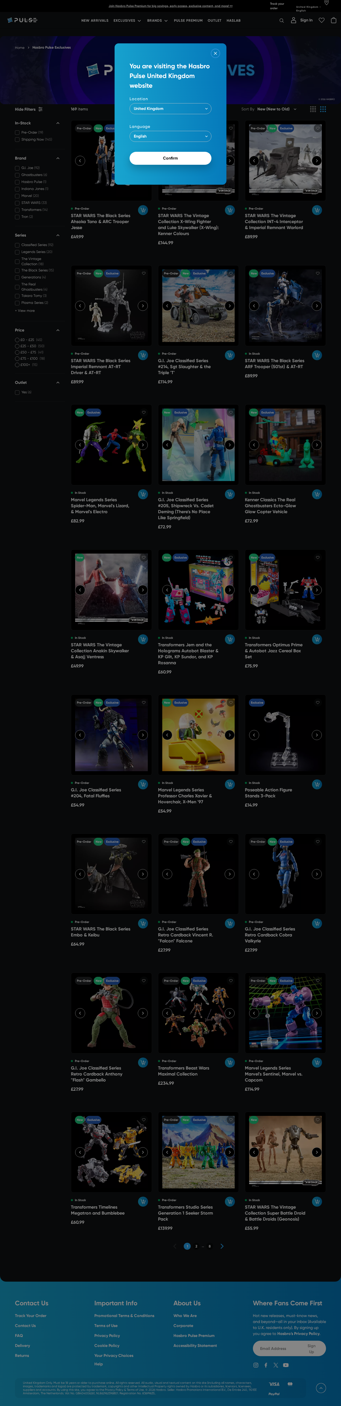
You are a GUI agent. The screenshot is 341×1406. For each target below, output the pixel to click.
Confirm (170, 158)
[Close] (215, 53)
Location (139, 98)
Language (140, 126)
